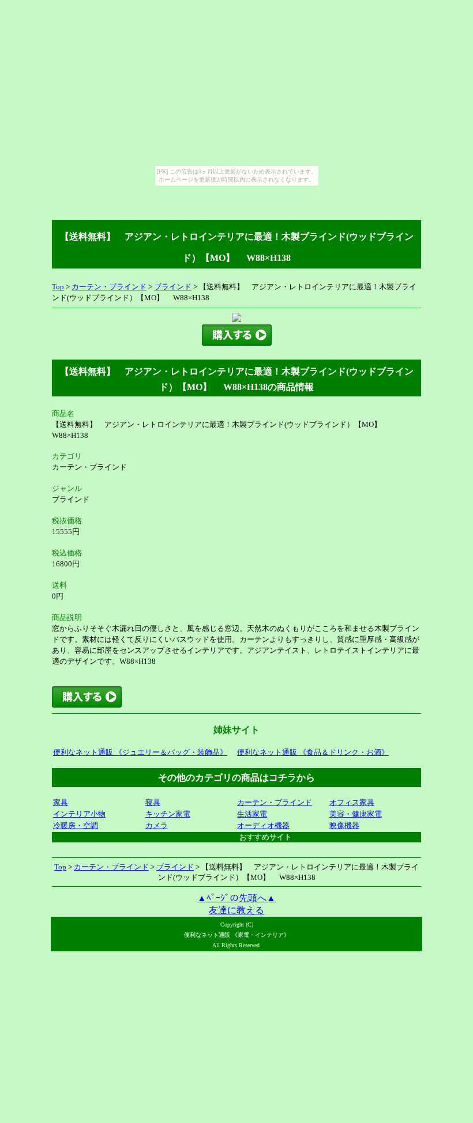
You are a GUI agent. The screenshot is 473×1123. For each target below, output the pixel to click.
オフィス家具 (351, 802)
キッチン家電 (167, 814)
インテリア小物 (79, 814)
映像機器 (344, 825)
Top (58, 286)
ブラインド (173, 286)
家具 (60, 802)
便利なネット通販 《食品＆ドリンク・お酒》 (313, 752)
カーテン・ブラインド (109, 286)
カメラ (156, 825)
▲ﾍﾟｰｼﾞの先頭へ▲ (236, 898)
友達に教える (236, 910)
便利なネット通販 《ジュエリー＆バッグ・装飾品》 (140, 752)
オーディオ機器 (263, 825)
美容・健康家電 (355, 814)
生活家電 (252, 814)
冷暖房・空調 (75, 825)
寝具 (152, 802)
